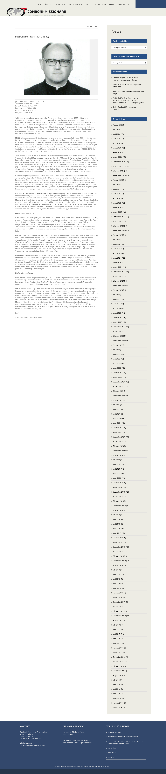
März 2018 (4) (118, 588)
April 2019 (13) (118, 528)
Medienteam (68, 734)
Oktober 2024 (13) (120, 226)
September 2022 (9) (120, 340)
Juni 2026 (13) (118, 134)
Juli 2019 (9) (117, 515)
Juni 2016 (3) (118, 684)
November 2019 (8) (120, 496)
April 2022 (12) (118, 363)
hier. (43, 745)
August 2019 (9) (119, 510)
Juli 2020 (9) (117, 460)
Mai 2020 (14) (118, 469)
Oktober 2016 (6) (119, 666)
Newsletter (112, 748)
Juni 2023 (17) (118, 299)
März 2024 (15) (119, 258)
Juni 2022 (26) (118, 354)
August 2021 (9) (119, 400)
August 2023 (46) (119, 290)
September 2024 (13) (121, 230)
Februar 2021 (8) (119, 428)
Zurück (89, 26)
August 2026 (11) (119, 125)
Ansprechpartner (84, 742)
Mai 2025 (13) (118, 194)
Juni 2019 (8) (118, 519)
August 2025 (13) (119, 180)
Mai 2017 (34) (118, 634)
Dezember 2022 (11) (121, 327)
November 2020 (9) (120, 441)
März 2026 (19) (119, 148)
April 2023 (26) (118, 308)
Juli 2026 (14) (118, 129)
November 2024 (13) (121, 221)
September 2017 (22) (121, 616)
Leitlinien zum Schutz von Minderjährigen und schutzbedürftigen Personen (126, 742)
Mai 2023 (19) (118, 304)
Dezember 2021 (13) (121, 382)
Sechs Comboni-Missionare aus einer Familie (127, 108)
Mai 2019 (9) (118, 524)
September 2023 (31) (121, 285)
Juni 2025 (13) (118, 189)
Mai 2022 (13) (118, 359)
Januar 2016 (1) (119, 707)
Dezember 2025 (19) (121, 161)
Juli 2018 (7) (117, 570)
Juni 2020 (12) (118, 464)
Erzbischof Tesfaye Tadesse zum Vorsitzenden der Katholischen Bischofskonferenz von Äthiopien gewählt (129, 100)
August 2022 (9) (119, 345)
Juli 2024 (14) (118, 239)
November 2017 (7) (120, 606)
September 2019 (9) (120, 505)
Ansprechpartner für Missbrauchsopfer (123, 736)
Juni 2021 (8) (118, 409)
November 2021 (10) (121, 386)
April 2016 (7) (118, 694)
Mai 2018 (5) (118, 579)
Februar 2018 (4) (119, 593)
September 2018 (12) (121, 560)
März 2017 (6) (118, 643)
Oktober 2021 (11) (120, 391)
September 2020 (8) (120, 450)
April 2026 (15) (118, 143)
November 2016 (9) (120, 661)
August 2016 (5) (119, 675)
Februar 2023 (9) (119, 317)
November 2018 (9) (120, 551)
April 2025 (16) (118, 198)
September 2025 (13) (121, 175)
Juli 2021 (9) (117, 405)
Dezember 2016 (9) (120, 657)
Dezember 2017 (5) (120, 602)
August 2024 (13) (119, 235)
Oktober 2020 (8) (119, 446)
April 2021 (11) (118, 418)
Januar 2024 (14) (119, 267)
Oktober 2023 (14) (120, 281)
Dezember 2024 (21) (121, 217)
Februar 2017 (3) (119, 648)
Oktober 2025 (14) (120, 171)
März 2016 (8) (118, 698)
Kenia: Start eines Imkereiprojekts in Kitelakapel (127, 85)
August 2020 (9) (119, 455)
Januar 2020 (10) (119, 487)
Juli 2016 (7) (117, 680)
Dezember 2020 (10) (121, 437)
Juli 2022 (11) (118, 349)
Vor (95, 26)
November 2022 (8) (120, 331)
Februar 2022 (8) (119, 372)
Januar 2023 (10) (119, 322)
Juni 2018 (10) (118, 574)
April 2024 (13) (118, 253)
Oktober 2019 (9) (119, 501)
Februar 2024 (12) (120, 262)
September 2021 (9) (120, 395)
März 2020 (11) (119, 478)
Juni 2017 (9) (118, 629)
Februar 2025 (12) (120, 207)
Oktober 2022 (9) (119, 336)
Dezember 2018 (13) (121, 547)
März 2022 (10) (119, 368)
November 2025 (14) (121, 166)
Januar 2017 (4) (119, 652)
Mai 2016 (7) (118, 689)
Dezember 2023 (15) (121, 272)
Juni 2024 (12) (118, 244)
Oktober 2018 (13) (120, 556)
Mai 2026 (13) (118, 138)
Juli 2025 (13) (118, 184)
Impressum (112, 752)
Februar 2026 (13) (120, 152)
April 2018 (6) (118, 583)
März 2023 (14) (119, 313)
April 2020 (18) (118, 473)
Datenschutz (112, 757)
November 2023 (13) (121, 276)
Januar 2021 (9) (119, 432)
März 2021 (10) (119, 423)
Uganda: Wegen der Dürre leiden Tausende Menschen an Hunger (125, 79)
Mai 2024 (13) (118, 249)
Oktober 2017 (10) (120, 611)
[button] (128, 4)
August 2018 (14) (119, 565)
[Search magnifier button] (145, 47)
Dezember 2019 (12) (121, 492)
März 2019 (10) (119, 533)
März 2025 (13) (119, 203)
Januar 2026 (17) (119, 157)
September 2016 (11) (121, 671)
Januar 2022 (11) (119, 377)
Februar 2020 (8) (119, 483)
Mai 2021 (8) (118, 414)
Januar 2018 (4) (119, 597)
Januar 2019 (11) (119, 542)
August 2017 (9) (119, 620)
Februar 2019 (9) (119, 538)
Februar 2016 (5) (119, 703)
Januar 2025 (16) (119, 212)
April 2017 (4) (118, 639)
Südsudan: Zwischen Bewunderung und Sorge (128, 92)
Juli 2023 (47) (118, 294)
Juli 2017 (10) (118, 625)
